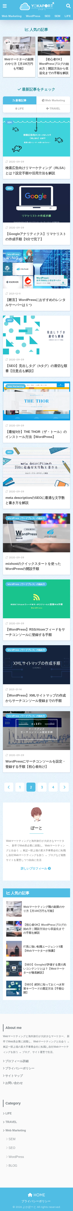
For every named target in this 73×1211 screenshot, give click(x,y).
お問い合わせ (14, 1083)
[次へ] (64, 787)
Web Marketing (12, 16)
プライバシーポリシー (19, 1068)
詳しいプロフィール (34, 868)
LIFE (68, 16)
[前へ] (8, 787)
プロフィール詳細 (17, 1061)
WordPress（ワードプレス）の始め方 (26, 518)
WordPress (33, 16)
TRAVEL (11, 1122)
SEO (47, 16)
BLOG (13, 1165)
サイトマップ (14, 1075)
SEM (57, 16)
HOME (38, 1194)
